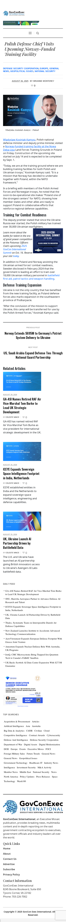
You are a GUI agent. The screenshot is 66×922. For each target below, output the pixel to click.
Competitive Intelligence (15, 735)
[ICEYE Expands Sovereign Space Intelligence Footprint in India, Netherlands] (22, 451)
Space (55, 776)
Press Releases (43, 776)
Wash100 (21, 781)
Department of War (13, 744)
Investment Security (26, 767)
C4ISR (29, 730)
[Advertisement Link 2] (23, 690)
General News (48, 753)
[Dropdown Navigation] (30, 33)
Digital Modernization (49, 744)
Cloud (47, 730)
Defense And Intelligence (16, 739)
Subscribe (9, 869)
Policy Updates (27, 776)
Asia (28, 726)
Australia (36, 726)
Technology (9, 781)
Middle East (25, 771)
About (7, 853)
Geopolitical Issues (21, 71)
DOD (6, 748)
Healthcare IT (35, 762)
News (54, 771)
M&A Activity (44, 767)
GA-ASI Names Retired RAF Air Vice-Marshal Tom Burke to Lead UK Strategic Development (22, 405)
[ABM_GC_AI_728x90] (21, 22)
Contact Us (9, 859)
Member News (11, 771)
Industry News (51, 762)
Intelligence (9, 767)
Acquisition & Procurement (17, 721)
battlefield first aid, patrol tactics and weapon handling (31, 277)
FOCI (48, 748)
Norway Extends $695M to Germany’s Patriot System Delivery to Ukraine (33, 335)
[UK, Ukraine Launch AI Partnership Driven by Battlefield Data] (22, 521)
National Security (45, 71)
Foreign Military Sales (14, 753)
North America (11, 776)
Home (6, 848)
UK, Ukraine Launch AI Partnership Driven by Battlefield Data (17, 543)
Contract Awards (37, 735)
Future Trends (33, 753)
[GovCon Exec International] (13, 13)
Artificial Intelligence (14, 726)
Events (22, 748)
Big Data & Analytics (14, 730)
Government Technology (15, 762)
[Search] (37, 33)
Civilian (38, 730)
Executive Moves (36, 748)
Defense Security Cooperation (21, 68)
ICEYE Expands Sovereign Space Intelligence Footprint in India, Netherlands (21, 473)
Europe (44, 68)
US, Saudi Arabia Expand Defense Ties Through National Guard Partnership (33, 355)
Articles (35, 721)
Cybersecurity (53, 735)
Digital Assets (30, 744)
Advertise (9, 864)
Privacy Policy (11, 874)
